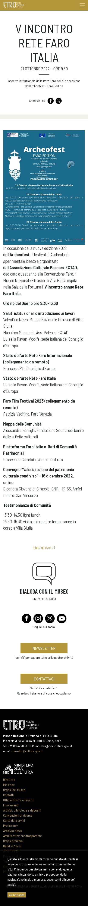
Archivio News (12, 831)
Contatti (8, 795)
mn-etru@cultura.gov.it (27, 751)
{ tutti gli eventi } (44, 547)
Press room (10, 825)
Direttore (9, 779)
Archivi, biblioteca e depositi (22, 810)
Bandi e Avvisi (12, 846)
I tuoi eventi (11, 805)
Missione (9, 785)
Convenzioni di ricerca (17, 815)
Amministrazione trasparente (22, 836)
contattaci (44, 678)
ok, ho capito (16, 895)
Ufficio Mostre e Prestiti (18, 800)
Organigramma (13, 841)
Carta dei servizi (14, 820)
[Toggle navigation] (82, 5)
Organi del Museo (14, 790)
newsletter (44, 648)
